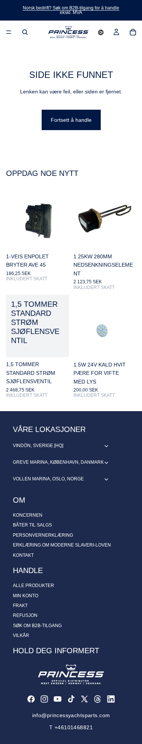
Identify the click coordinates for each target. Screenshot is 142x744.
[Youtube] (57, 699)
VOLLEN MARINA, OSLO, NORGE (48, 479)
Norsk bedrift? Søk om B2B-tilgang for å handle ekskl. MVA (71, 10)
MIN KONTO (25, 595)
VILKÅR (21, 635)
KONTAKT (23, 555)
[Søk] (25, 32)
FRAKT (20, 605)
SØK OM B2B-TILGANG (37, 625)
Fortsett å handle (71, 120)
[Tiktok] (71, 699)
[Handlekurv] (133, 32)
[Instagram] (44, 699)
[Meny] (8, 32)
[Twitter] (84, 699)
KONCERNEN (27, 515)
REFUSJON (25, 615)
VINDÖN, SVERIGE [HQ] (38, 445)
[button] (101, 32)
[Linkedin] (110, 699)
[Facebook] (31, 699)
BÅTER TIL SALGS (32, 525)
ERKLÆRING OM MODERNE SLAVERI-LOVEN (62, 545)
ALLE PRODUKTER (33, 585)
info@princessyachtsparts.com (71, 715)
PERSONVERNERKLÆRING (43, 535)
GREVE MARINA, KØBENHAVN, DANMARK (58, 462)
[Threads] (97, 699)
